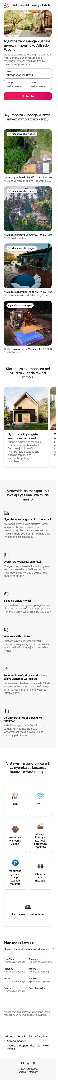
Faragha (21, 1071)
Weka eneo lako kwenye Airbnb (31, 5)
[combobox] (27, 75)
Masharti (33, 1071)
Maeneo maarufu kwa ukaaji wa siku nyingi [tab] (26, 949)
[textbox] (15, 86)
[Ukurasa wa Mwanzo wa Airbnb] (6, 5)
